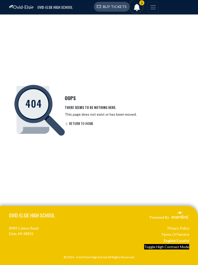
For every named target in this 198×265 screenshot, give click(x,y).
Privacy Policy (178, 228)
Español (183, 240)
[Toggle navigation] (153, 7)
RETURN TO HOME (80, 123)
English (170, 240)
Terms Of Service (175, 234)
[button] (112, 7)
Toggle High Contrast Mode (166, 247)
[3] (137, 8)
